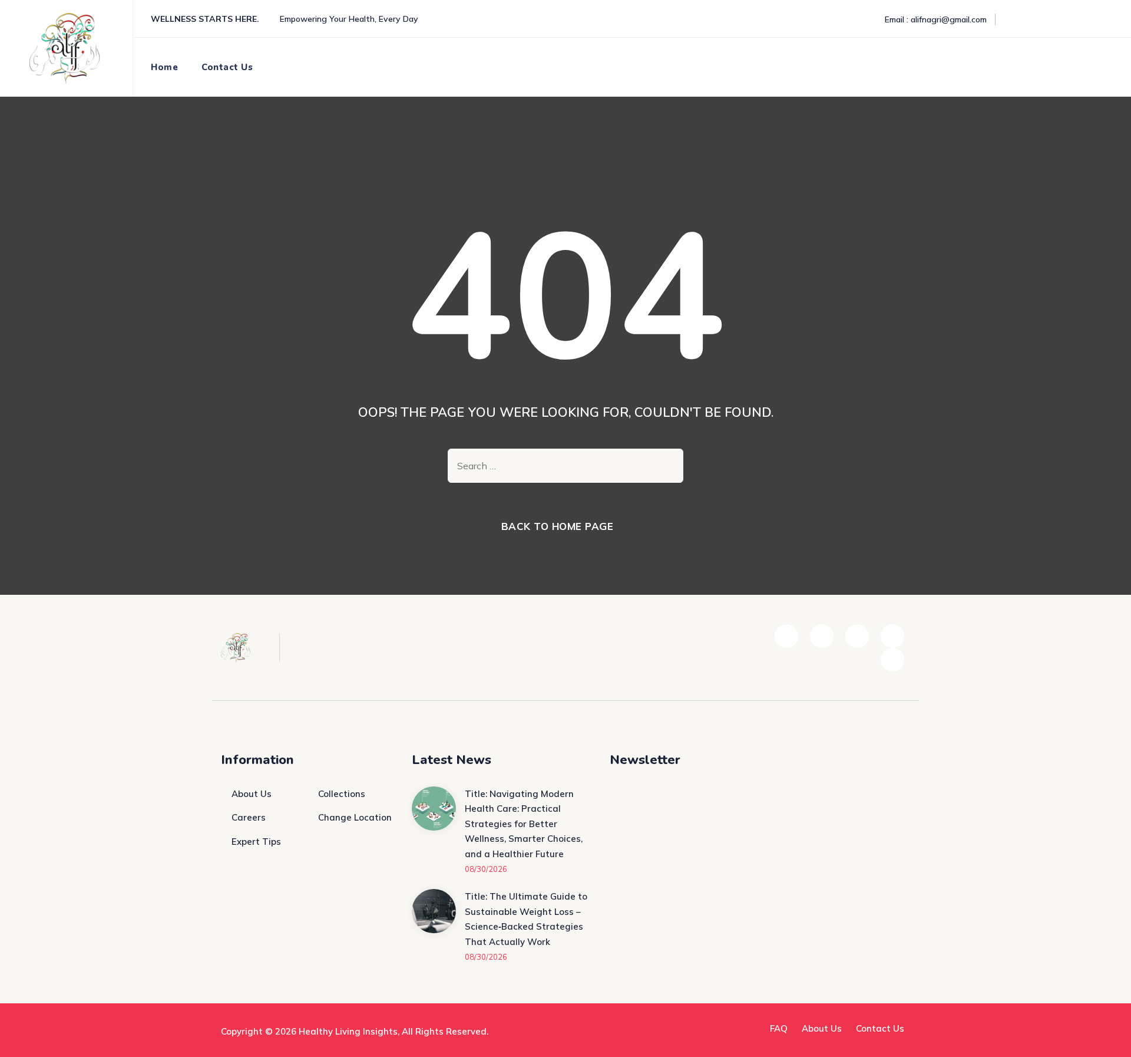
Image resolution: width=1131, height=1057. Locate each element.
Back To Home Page (557, 526)
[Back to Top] (1106, 1038)
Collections (341, 793)
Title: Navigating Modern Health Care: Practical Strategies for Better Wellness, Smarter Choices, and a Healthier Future (524, 824)
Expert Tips (256, 841)
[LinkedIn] (1063, 19)
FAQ (779, 1028)
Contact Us (227, 67)
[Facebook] (1016, 19)
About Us (252, 793)
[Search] (1095, 66)
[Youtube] (1087, 19)
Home (164, 67)
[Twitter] (1040, 19)
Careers (249, 817)
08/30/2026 (486, 869)
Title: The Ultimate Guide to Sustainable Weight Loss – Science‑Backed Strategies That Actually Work (526, 919)
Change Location (355, 817)
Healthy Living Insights (348, 1031)
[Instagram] (1110, 19)
